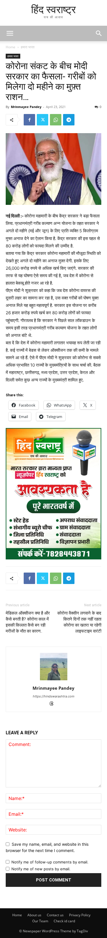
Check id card (64, 921)
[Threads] (53, 704)
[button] (99, 33)
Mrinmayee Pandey (26, 107)
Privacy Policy (79, 915)
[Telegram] (68, 119)
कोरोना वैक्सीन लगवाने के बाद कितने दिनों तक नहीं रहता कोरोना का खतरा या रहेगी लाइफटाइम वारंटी (79, 622)
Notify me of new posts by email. (40, 869)
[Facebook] (29, 119)
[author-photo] (53, 680)
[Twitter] (42, 119)
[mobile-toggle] (10, 33)
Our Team (40, 921)
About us (34, 915)
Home (10, 47)
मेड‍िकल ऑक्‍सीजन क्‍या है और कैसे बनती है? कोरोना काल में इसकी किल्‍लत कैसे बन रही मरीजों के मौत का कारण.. (28, 622)
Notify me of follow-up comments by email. (49, 862)
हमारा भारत (28, 47)
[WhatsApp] (55, 119)
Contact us (55, 915)
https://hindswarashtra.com (53, 696)
